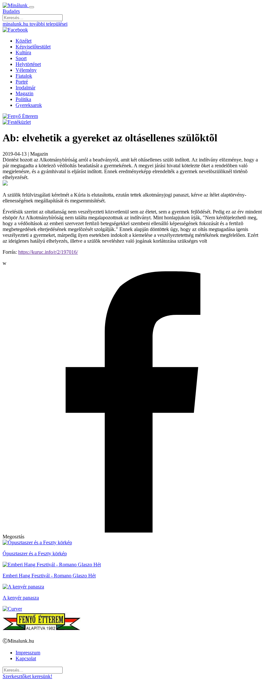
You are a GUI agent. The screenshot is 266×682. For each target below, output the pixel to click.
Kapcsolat (26, 658)
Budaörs (11, 11)
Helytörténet (28, 64)
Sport (21, 58)
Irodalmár (25, 87)
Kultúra (23, 52)
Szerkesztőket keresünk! (27, 676)
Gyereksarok (29, 105)
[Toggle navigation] (31, 7)
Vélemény (26, 70)
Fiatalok (24, 76)
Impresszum (28, 652)
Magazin (24, 93)
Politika (23, 99)
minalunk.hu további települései (35, 24)
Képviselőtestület (33, 46)
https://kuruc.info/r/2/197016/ (48, 252)
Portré (22, 81)
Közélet (23, 41)
